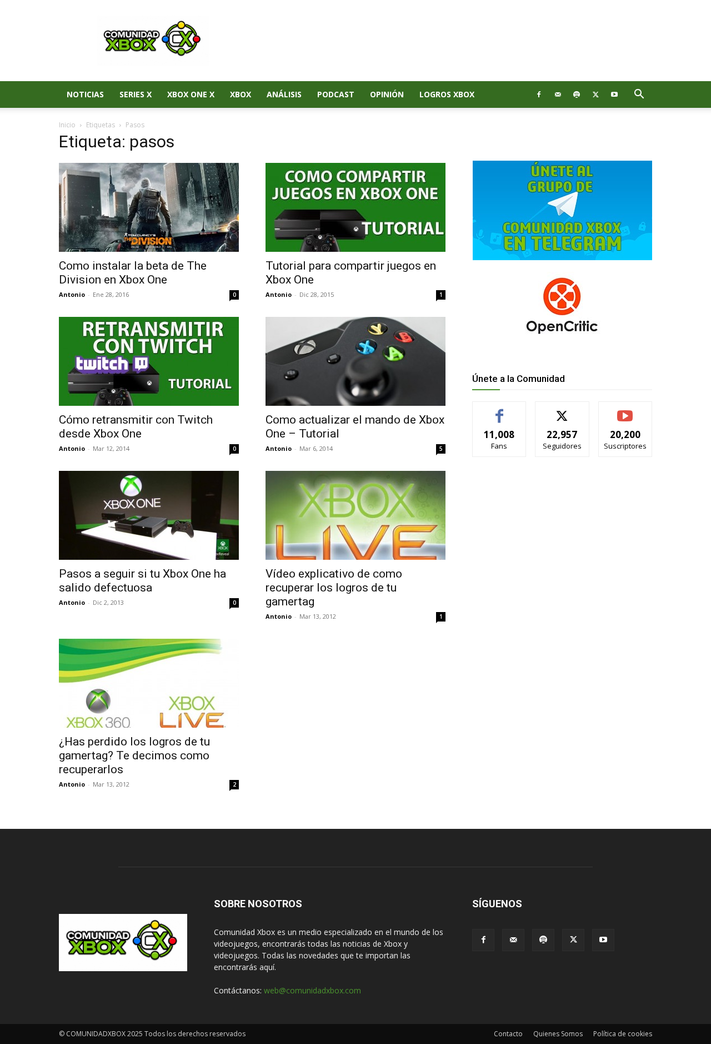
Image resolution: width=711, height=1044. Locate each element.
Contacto (508, 1033)
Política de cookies (622, 1033)
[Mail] (557, 94)
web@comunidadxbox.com (312, 990)
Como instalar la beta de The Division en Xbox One (133, 272)
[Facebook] (538, 94)
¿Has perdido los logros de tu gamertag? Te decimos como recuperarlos (134, 755)
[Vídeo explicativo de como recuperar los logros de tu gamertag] (355, 515)
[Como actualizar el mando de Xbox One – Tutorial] (355, 361)
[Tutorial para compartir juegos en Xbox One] (355, 207)
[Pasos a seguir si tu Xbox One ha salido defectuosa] (149, 515)
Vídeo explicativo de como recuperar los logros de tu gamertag (334, 587)
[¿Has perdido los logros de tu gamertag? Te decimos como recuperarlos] (149, 683)
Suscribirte (625, 410)
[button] (638, 95)
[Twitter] (595, 94)
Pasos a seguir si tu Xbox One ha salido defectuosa (142, 580)
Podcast (335, 94)
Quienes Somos (558, 1033)
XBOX (240, 94)
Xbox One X (190, 94)
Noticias (85, 94)
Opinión (387, 94)
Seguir (562, 410)
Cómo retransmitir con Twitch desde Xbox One (136, 426)
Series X (135, 94)
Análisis (284, 94)
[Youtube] (614, 94)
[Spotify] (576, 94)
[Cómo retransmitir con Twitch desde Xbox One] (149, 361)
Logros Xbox (446, 94)
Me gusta (500, 410)
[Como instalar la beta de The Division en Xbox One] (149, 207)
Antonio (72, 294)
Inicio (67, 125)
